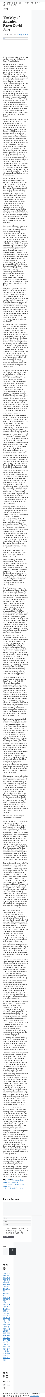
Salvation (15, 1182)
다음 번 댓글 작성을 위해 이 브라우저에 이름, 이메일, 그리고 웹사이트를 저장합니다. (17, 1231)
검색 (4, 1246)
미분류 (7, 1180)
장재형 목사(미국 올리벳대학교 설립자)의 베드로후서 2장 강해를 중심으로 (6, 1282)
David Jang (15, 1180)
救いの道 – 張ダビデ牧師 (14, 1188)
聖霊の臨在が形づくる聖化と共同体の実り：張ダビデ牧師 (6, 1353)
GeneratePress (34, 1396)
